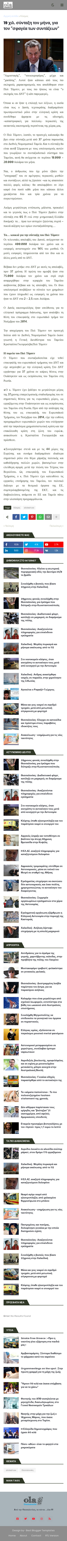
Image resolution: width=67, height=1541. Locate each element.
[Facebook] (16, 517)
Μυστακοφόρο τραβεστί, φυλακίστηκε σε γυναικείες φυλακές (42, 970)
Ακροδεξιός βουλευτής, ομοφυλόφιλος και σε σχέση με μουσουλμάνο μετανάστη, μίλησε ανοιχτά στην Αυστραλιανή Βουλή (42, 1065)
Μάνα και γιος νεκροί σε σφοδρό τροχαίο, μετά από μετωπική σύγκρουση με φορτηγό (38, 708)
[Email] (48, 517)
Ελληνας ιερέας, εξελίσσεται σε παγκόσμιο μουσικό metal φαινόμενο (42, 1032)
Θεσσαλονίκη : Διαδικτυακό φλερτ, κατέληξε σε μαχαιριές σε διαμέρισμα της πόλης (41, 617)
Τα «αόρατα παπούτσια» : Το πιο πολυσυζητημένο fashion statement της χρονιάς (39, 1095)
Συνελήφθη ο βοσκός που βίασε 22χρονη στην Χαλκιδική (38, 585)
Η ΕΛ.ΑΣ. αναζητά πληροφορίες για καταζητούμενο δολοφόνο (40, 853)
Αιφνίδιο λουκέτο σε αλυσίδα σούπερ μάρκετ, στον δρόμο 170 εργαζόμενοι (41, 1151)
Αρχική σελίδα (11, 16)
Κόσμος (24, 16)
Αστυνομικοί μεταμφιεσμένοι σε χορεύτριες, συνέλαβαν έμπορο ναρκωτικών (38, 1048)
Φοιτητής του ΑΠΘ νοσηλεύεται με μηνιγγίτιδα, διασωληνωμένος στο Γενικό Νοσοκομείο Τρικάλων (40, 1402)
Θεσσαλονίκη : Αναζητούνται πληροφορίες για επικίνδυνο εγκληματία (37, 632)
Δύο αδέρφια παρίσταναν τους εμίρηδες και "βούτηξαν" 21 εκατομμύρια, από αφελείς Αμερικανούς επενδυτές (38, 1112)
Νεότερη (9, 526)
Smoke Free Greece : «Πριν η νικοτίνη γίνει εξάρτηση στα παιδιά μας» (40, 1341)
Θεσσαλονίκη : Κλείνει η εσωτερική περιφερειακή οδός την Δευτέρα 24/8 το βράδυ (41, 572)
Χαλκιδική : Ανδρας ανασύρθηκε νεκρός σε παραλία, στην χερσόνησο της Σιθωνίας (41, 678)
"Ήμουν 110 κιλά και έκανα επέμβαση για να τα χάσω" (41, 1385)
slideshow (29, 507)
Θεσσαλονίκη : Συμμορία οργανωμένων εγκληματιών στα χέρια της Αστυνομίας (41, 901)
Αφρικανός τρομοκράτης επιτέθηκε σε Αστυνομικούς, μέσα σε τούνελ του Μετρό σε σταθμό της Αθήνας (42, 869)
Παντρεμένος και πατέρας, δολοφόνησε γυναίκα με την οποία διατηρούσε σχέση (40, 1228)
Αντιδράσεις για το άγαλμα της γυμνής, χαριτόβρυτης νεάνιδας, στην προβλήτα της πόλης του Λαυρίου (41, 956)
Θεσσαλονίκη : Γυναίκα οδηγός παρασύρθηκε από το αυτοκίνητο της (41, 1078)
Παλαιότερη (56, 526)
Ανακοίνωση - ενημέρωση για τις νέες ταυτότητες (42, 736)
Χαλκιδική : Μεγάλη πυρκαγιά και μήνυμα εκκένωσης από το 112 (39, 646)
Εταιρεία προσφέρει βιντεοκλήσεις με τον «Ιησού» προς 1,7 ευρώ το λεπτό (41, 1125)
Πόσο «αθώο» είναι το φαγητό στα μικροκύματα (39, 1446)
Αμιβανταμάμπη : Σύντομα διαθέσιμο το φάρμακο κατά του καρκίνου (41, 1355)
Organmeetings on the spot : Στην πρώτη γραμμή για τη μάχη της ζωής (42, 1370)
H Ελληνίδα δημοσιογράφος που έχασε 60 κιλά (39, 1430)
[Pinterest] (32, 517)
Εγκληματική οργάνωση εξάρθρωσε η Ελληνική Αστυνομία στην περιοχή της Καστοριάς (42, 916)
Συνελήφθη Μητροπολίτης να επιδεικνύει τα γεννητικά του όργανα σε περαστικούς (41, 1018)
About (23, 1535)
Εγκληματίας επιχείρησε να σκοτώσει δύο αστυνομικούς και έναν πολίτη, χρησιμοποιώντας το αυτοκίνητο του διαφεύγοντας (41, 886)
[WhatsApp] (40, 517)
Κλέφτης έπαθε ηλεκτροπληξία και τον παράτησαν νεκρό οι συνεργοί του (42, 822)
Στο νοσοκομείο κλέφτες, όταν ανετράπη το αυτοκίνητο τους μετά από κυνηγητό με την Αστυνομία (40, 662)
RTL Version (52, 1535)
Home (12, 1535)
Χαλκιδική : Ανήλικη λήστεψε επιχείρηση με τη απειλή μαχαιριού (40, 929)
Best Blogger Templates (40, 1530)
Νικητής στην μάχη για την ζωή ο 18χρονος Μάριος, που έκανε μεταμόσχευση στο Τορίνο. (39, 1417)
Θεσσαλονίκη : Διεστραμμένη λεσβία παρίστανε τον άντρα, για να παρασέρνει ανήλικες (41, 987)
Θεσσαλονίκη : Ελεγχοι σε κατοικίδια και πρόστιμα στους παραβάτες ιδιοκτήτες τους (41, 723)
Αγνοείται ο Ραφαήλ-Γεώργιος (37, 689)
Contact (36, 1535)
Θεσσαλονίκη (27, 1470)
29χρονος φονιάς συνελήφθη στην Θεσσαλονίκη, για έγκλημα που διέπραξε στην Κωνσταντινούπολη (40, 602)
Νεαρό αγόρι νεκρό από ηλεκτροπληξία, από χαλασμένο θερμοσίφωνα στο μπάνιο (38, 1198)
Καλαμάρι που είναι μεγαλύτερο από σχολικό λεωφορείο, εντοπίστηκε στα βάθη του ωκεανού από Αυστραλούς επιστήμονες (41, 1003)
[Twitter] (24, 517)
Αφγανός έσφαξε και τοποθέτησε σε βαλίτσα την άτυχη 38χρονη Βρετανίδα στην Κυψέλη (40, 839)
